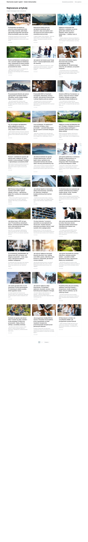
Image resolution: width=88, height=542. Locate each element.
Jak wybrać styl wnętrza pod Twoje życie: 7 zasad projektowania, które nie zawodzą (44, 61)
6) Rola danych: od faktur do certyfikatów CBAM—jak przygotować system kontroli (67, 319)
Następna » (47, 342)
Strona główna (78, 2)
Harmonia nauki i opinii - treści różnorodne (21, 2)
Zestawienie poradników (67, 2)
